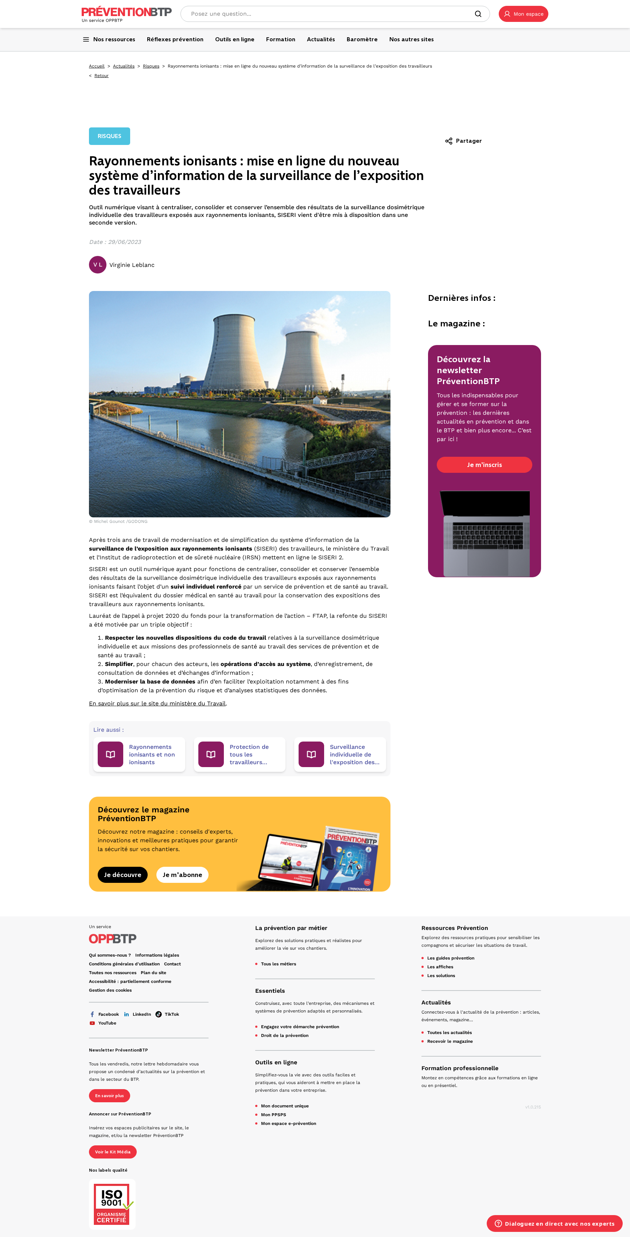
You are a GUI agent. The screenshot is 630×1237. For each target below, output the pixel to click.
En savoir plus (109, 1095)
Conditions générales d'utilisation (124, 963)
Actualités (124, 66)
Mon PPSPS (273, 1114)
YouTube (107, 1023)
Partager (469, 141)
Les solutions (441, 975)
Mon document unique (285, 1105)
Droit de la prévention (284, 1035)
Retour (101, 75)
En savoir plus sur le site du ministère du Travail (157, 703)
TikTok (172, 1014)
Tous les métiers (278, 963)
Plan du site (153, 972)
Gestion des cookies (110, 990)
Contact (172, 963)
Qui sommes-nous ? (110, 955)
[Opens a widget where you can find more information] (555, 1224)
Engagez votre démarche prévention (300, 1026)
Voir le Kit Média (113, 1152)
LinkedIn (142, 1014)
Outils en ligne (276, 1062)
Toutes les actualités (449, 1032)
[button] (523, 14)
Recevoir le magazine (450, 1041)
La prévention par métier (291, 927)
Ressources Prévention (454, 927)
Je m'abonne (182, 875)
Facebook (108, 1014)
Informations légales (157, 955)
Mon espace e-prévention (288, 1123)
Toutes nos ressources (112, 972)
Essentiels (270, 990)
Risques (151, 66)
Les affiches (440, 966)
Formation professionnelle (459, 1068)
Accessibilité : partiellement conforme (130, 981)
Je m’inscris (484, 465)
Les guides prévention (450, 958)
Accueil (97, 66)
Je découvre (122, 875)
